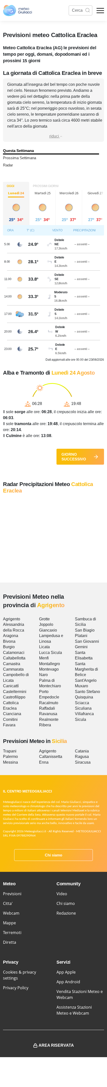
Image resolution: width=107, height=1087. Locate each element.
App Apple (66, 972)
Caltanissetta (50, 756)
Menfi (44, 658)
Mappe (9, 923)
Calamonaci (13, 652)
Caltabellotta (14, 658)
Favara (9, 725)
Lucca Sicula (50, 652)
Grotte (44, 619)
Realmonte (48, 719)
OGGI (10, 186)
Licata (44, 647)
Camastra (11, 664)
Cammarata (13, 669)
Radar (8, 165)
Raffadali (47, 708)
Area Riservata (56, 1045)
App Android (68, 982)
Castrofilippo (14, 697)
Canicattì (11, 686)
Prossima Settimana (19, 158)
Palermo (10, 756)
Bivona (9, 641)
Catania (82, 751)
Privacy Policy (15, 987)
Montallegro (49, 664)
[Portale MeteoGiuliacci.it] (17, 10)
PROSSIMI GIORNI (45, 186)
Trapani (9, 751)
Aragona (10, 636)
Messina (10, 762)
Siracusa (83, 762)
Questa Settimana (18, 150)
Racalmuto (48, 703)
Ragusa (82, 756)
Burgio (9, 647)
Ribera (45, 725)
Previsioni (12, 893)
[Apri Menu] (100, 10)
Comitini (10, 719)
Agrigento (11, 619)
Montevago (49, 669)
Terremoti (12, 932)
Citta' (8, 903)
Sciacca (82, 703)
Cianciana (12, 714)
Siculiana (83, 708)
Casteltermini (14, 692)
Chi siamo (53, 855)
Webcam (11, 913)
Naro (43, 675)
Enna (44, 762)
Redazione (66, 913)
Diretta (9, 942)
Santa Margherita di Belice (86, 669)
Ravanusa (48, 714)
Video (61, 893)
